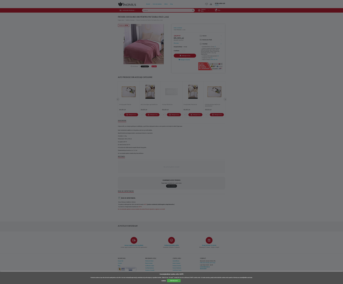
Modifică (163, 280)
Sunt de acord (173, 280)
